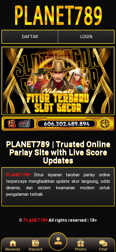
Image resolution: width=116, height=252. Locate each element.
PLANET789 (18, 174)
